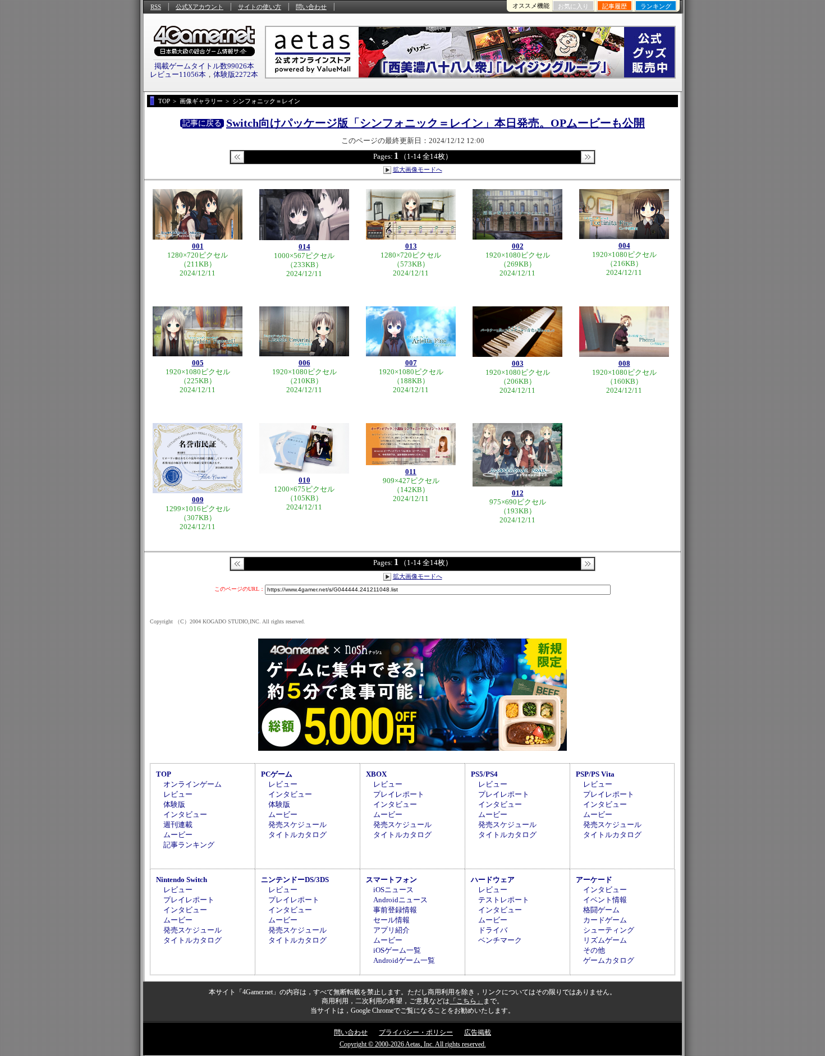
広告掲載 (477, 1032)
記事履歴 (614, 6)
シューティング (608, 930)
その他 (594, 950)
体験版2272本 (235, 74)
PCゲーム (276, 774)
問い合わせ (311, 6)
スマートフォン (391, 879)
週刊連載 (177, 824)
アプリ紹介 (391, 930)
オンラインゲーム (192, 784)
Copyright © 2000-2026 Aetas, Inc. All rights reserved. (413, 1044)
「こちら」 (466, 1001)
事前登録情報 (395, 910)
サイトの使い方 (259, 6)
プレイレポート (398, 794)
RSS (155, 6)
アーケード (594, 879)
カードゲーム (605, 920)
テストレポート (503, 900)
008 (624, 363)
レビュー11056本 (178, 74)
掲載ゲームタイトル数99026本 (204, 66)
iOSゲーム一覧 (397, 950)
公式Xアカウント (199, 6)
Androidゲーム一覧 (404, 960)
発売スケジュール (297, 824)
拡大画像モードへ (417, 169)
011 (410, 471)
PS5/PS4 (484, 774)
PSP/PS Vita (595, 774)
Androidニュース (400, 900)
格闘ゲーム (601, 910)
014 (304, 246)
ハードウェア (493, 879)
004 (624, 245)
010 (304, 480)
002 (518, 246)
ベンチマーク (500, 940)
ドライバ (492, 930)
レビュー (177, 794)
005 (198, 363)
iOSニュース (393, 889)
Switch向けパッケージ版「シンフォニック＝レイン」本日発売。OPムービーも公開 (435, 123)
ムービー (177, 834)
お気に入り (573, 6)
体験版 (174, 804)
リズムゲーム (605, 940)
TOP (163, 774)
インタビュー (185, 814)
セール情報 (391, 920)
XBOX (376, 774)
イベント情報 (605, 900)
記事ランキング (188, 845)
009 (198, 499)
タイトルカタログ (297, 834)
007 (411, 363)
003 (518, 363)
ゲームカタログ (608, 960)
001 (198, 246)
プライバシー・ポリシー (416, 1032)
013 (411, 246)
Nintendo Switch (181, 879)
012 (518, 493)
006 (304, 363)
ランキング (655, 6)
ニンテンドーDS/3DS (295, 879)
